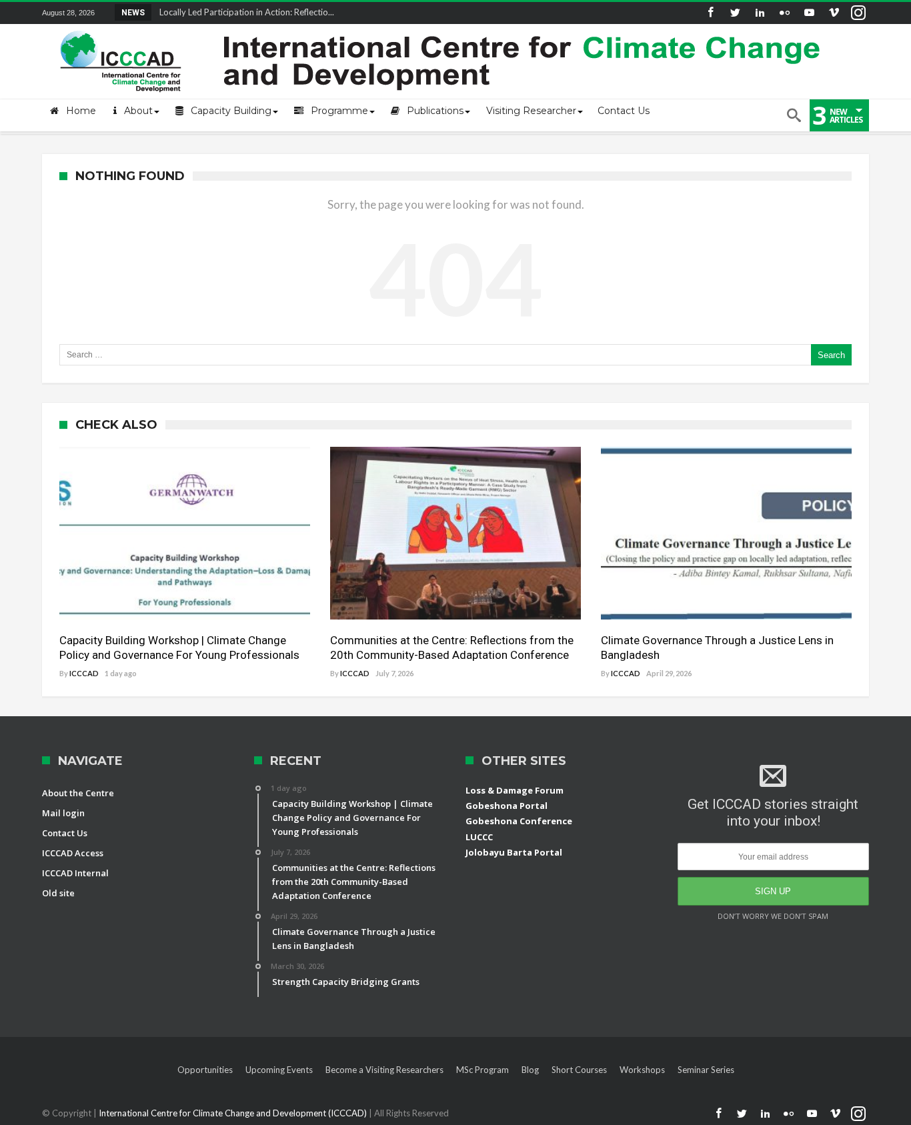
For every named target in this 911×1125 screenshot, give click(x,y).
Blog (530, 1069)
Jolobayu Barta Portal (514, 852)
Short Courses (579, 1069)
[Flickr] (784, 13)
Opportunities (205, 1069)
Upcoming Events (279, 1069)
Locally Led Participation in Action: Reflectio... (243, 12)
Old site (58, 893)
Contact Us (64, 833)
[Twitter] (735, 13)
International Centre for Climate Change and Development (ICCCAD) (234, 1113)
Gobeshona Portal (507, 806)
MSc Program (482, 1069)
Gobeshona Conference (519, 821)
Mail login (63, 813)
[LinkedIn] (759, 13)
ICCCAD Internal (75, 873)
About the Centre (78, 793)
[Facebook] (710, 13)
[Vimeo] (833, 13)
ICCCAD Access (72, 853)
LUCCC (479, 837)
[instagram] (858, 13)
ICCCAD (84, 673)
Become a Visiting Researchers (384, 1069)
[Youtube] (809, 13)
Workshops (642, 1069)
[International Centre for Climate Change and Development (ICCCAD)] (442, 27)
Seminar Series (706, 1069)
